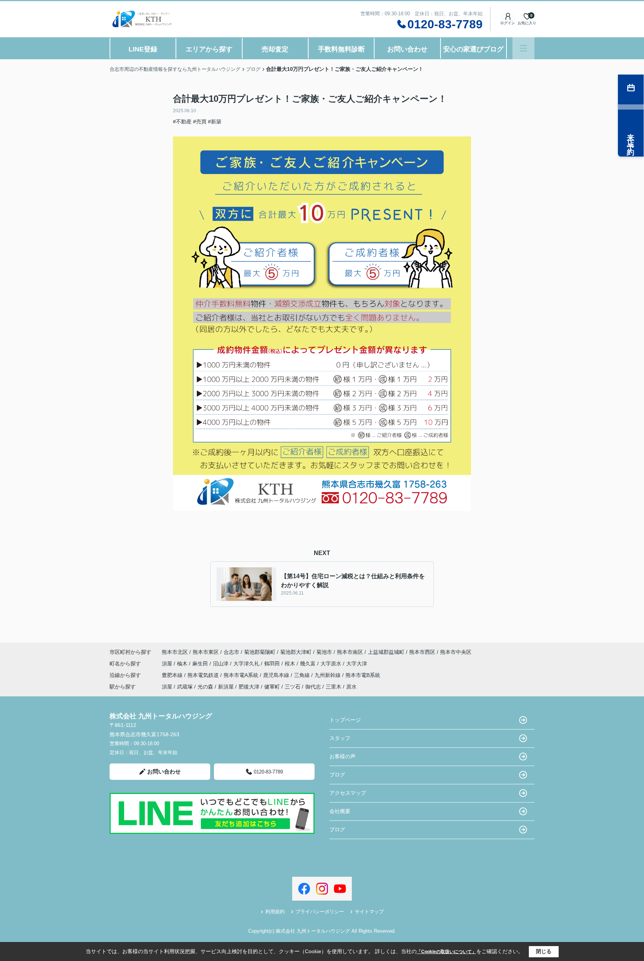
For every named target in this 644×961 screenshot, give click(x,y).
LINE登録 (143, 49)
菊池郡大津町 (296, 652)
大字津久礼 (247, 664)
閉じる (544, 951)
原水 (351, 687)
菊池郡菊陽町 (259, 652)
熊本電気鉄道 (203, 675)
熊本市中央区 (455, 652)
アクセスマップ (347, 793)
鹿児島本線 (277, 675)
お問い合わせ (407, 49)
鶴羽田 (272, 664)
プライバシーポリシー (320, 911)
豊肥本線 (173, 675)
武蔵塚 (185, 687)
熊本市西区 (422, 652)
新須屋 (226, 687)
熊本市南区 (350, 652)
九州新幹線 (328, 675)
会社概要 (339, 811)
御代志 (313, 687)
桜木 (291, 664)
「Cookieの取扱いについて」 (446, 951)
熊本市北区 (175, 652)
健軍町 (272, 687)
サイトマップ (369, 911)
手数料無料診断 (341, 49)
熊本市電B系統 (362, 675)
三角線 (302, 675)
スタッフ (339, 738)
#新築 (214, 122)
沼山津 (221, 664)
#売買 (199, 122)
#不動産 (182, 122)
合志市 (231, 652)
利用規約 (275, 911)
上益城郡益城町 (386, 652)
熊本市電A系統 (242, 675)
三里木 (333, 687)
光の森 (205, 687)
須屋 (168, 664)
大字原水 (332, 664)
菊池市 (324, 652)
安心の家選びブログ (473, 49)
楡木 (183, 664)
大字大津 (356, 664)
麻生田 (200, 664)
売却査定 (275, 49)
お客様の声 (342, 756)
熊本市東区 (206, 652)
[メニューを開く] (523, 48)
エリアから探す (209, 49)
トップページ (345, 720)
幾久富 (308, 664)
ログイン (507, 23)
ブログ (337, 775)
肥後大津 (249, 687)
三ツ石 (292, 687)
